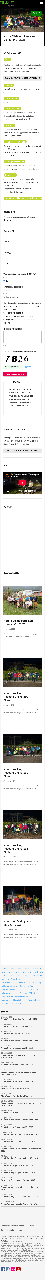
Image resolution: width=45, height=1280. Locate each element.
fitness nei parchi (10, 986)
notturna (6, 1000)
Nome (7, 220)
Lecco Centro (16, 990)
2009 (19, 969)
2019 (33, 972)
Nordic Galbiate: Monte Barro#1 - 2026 (17, 1026)
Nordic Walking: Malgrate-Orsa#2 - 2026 (18, 1173)
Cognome (8, 231)
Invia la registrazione (15, 374)
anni (6, 263)
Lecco (5, 990)
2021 (5, 976)
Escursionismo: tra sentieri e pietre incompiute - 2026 (21, 1188)
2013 (33, 969)
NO (6, 281)
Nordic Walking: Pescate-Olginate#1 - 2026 (16, 849)
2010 (26, 969)
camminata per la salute (13, 983)
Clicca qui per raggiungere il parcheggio (22, 78)
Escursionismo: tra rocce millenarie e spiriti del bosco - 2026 (21, 1104)
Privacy (31, 1225)
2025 (7, 290)
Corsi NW (29, 983)
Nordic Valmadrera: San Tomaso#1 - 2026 (18, 622)
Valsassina (17, 1004)
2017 (19, 972)
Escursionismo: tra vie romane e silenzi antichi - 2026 (21, 1150)
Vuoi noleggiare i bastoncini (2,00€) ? (19, 274)
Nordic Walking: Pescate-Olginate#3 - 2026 (16, 697)
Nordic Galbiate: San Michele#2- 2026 (17, 1065)
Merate (33, 993)
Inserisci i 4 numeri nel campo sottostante (21, 352)
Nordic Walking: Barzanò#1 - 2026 (15, 1033)
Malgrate (23, 993)
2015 (5, 972)
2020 (40, 972)
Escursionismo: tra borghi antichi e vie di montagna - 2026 (18, 1073)
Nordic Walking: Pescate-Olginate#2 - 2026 (16, 773)
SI (6, 277)
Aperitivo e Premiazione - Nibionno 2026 (18, 1180)
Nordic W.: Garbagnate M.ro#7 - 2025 (17, 923)
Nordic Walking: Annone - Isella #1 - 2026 (18, 1141)
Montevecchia (22, 997)
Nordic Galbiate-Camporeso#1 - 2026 (17, 1127)
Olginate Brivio (18, 1000)
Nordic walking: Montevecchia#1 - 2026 (18, 1081)
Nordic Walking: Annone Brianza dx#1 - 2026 (20, 1134)
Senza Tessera (11, 297)
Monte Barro (8, 997)
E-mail (7, 253)
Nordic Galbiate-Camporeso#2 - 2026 (17, 1048)
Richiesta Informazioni (12, 329)
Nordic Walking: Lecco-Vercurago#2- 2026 (19, 1197)
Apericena (16, 979)
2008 (12, 969)
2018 (26, 972)
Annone (6, 979)
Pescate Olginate (34, 1000)
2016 (12, 972)
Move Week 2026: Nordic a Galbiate (16, 1088)
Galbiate (23, 986)
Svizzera (6, 1004)
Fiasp (38, 983)
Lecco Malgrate (31, 990)
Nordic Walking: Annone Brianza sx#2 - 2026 (20, 1041)
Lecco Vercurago (10, 993)
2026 (7, 294)
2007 (5, 969)
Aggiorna (27, 367)
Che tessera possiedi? (13, 287)
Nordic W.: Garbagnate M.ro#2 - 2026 (17, 1165)
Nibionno (34, 997)
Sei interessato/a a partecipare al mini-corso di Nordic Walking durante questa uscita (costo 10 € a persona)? (22, 306)
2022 (12, 976)
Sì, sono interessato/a (14, 313)
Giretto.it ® (33, 1238)
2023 (19, 976)
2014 (40, 969)
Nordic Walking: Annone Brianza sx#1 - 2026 (20, 1120)
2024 (26, 976)
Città (6, 242)
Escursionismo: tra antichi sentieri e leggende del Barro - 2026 (22, 1056)
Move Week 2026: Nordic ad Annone (16, 1096)
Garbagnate (34, 986)
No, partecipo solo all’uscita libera (19, 316)
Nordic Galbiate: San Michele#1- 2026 (17, 1113)
